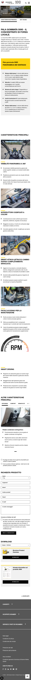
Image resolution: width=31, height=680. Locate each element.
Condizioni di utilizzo (8, 638)
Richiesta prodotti (9, 13)
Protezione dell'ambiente (9, 650)
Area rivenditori (7, 656)
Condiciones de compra (9, 641)
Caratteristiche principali (9, 19)
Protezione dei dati (8, 647)
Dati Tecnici (23, 19)
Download (15, 557)
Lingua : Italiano (6, 545)
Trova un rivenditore (10, 9)
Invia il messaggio (8, 533)
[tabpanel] (15, 429)
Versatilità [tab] (21, 403)
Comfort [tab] (13, 403)
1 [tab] (15, 451)
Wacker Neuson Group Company (22, 674)
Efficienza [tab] (5, 403)
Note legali (6, 636)
